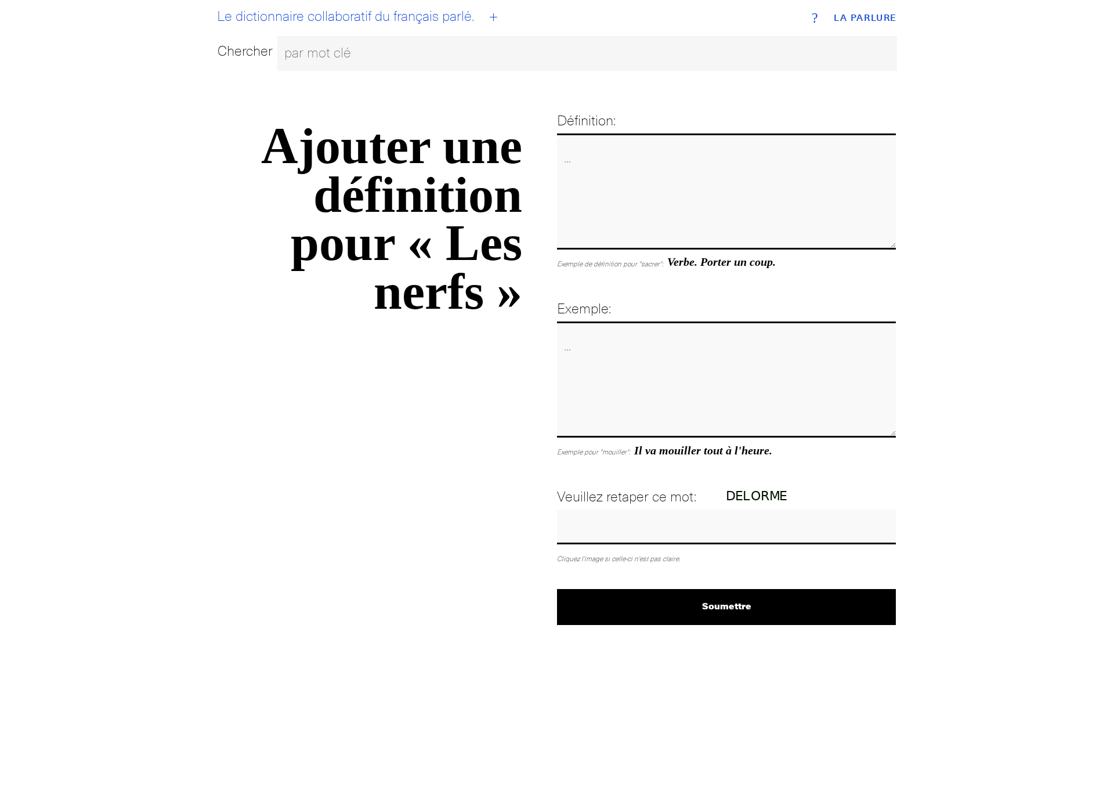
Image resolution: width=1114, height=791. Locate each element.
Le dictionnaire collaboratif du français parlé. (345, 16)
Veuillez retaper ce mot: (626, 496)
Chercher (245, 50)
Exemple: (584, 308)
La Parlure (865, 18)
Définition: (586, 120)
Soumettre (726, 605)
